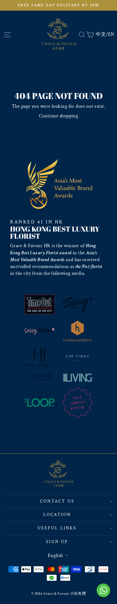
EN (111, 34)
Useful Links (57, 528)
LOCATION (57, 515)
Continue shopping (58, 116)
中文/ (102, 34)
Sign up (57, 542)
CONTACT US (57, 501)
